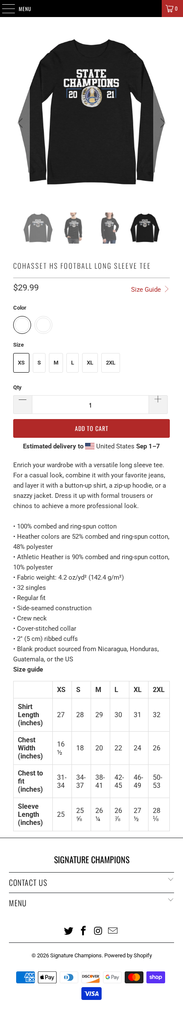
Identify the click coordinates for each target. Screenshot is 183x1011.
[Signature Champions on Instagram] (98, 930)
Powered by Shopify (128, 955)
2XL (110, 362)
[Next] (161, 123)
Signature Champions (76, 955)
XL (90, 362)
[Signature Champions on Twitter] (69, 930)
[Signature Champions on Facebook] (83, 930)
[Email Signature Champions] (113, 930)
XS (21, 362)
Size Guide (147, 289)
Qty (17, 387)
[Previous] (21, 123)
